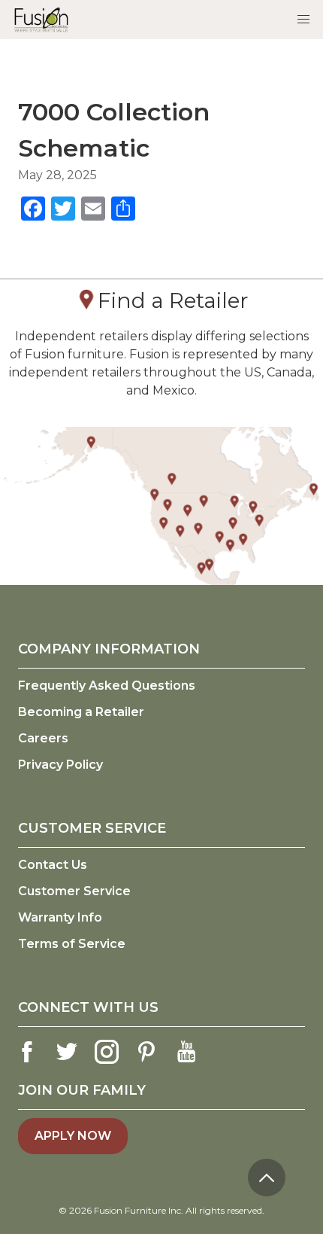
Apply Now (73, 1136)
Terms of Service (71, 944)
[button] (303, 19)
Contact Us (52, 865)
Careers (43, 738)
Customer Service (74, 891)
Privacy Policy (60, 764)
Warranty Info (60, 917)
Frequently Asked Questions (106, 685)
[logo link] (41, 19)
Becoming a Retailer (81, 712)
